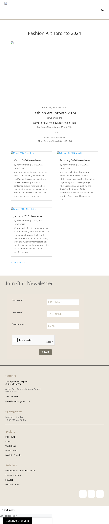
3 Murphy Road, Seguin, (16, 381)
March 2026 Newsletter (27, 160)
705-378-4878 (11, 396)
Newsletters (19, 168)
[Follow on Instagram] (83, 494)
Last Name (17, 312)
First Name (17, 300)
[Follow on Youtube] (100, 494)
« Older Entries (18, 262)
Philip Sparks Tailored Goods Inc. (20, 470)
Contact (10, 376)
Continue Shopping (17, 520)
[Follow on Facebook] (91, 494)
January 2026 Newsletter (28, 216)
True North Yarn (13, 475)
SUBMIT (45, 352)
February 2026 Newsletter (75, 160)
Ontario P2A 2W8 (13, 384)
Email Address (19, 324)
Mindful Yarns (12, 484)
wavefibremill (23, 164)
